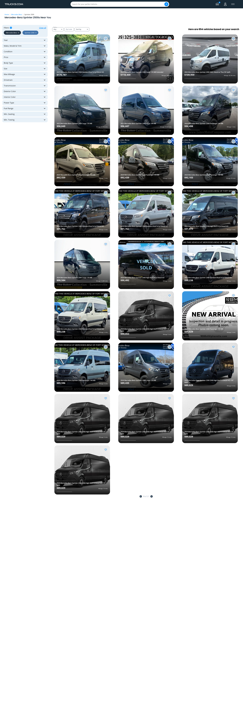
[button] (12, 33)
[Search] (166, 4)
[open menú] (233, 4)
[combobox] (82, 29)
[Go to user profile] (225, 4)
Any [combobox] (55, 29)
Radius (55, 27)
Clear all (42, 27)
